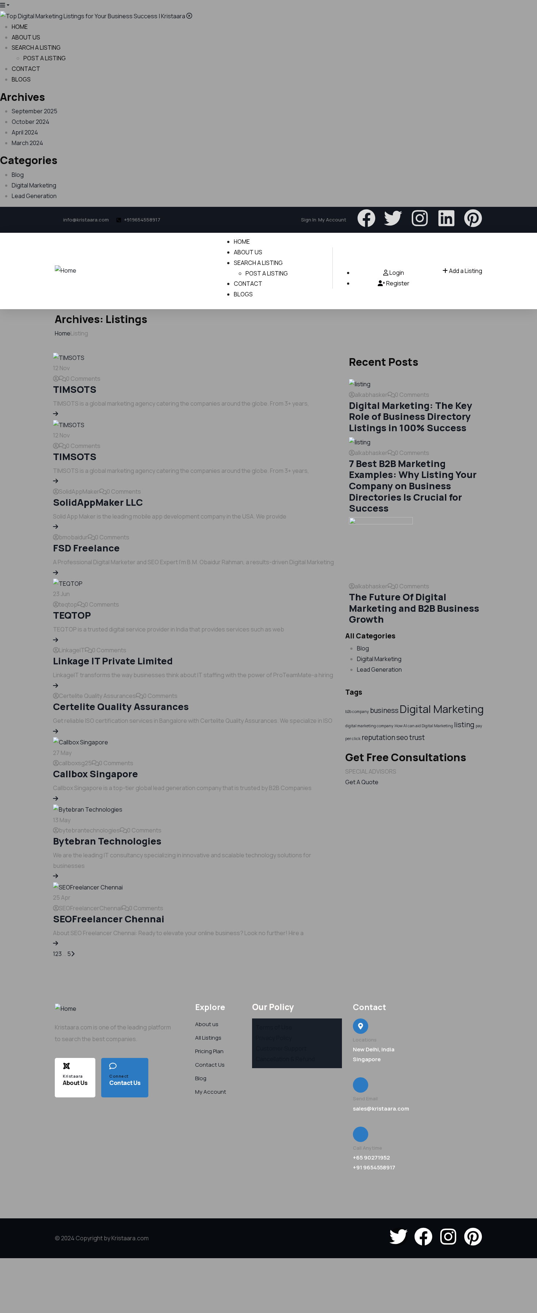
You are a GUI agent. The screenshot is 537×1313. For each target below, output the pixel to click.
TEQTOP (72, 615)
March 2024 (27, 143)
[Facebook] (366, 218)
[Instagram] (420, 218)
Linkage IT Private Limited (113, 660)
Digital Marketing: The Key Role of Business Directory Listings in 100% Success (410, 416)
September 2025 (34, 111)
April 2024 (25, 132)
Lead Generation (34, 196)
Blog (18, 175)
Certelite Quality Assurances (121, 706)
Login (396, 273)
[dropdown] (4, 5)
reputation (378, 737)
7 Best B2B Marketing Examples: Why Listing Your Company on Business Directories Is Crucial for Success (413, 486)
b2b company (357, 711)
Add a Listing (465, 271)
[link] (55, 414)
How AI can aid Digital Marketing (424, 725)
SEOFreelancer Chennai (108, 918)
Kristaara (73, 1076)
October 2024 (30, 122)
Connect (119, 1076)
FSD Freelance (86, 548)
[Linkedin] (446, 218)
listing (464, 724)
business (384, 710)
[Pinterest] (473, 218)
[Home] (65, 270)
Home (63, 333)
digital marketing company (369, 725)
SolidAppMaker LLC (98, 502)
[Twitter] (393, 218)
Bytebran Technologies (107, 841)
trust (417, 737)
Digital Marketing (34, 185)
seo (402, 737)
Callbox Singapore (95, 773)
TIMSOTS (74, 389)
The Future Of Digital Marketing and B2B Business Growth (414, 608)
